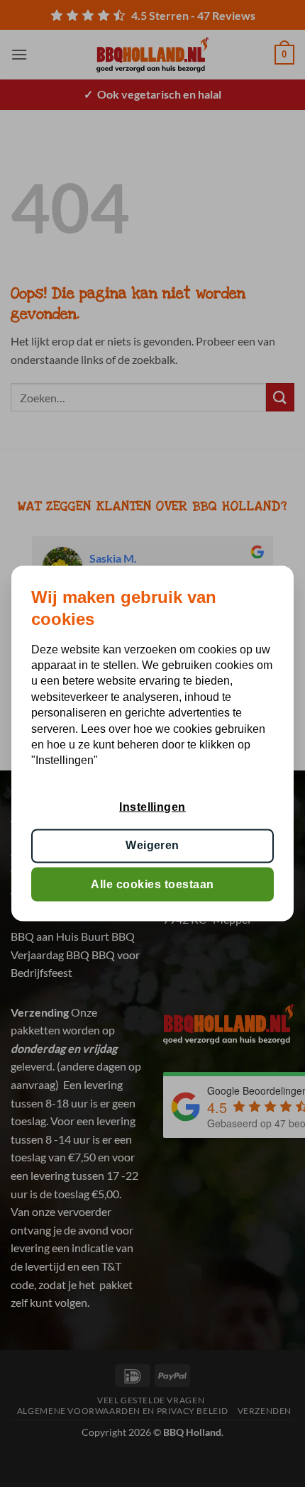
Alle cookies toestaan (152, 884)
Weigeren (152, 845)
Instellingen (152, 807)
